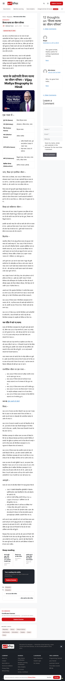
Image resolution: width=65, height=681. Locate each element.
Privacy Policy (5, 668)
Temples (22, 632)
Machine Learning (18, 9)
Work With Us (5, 663)
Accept (56, 677)
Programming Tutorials (55, 658)
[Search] (44, 3)
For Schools (37, 663)
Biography (9, 16)
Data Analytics (31, 9)
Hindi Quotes (6, 632)
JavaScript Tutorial (54, 663)
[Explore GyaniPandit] (47, 3)
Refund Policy (5, 671)
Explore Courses (56, 3)
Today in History (21, 629)
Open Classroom (38, 658)
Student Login (37, 661)
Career (29, 632)
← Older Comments (49, 29)
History (12, 629)
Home (4, 16)
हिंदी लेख (51, 668)
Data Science (6, 9)
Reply (47, 60)
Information (15, 632)
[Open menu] (3, 3)
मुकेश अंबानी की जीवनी (14, 401)
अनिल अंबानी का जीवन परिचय (27, 598)
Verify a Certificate (23, 672)
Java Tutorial (52, 661)
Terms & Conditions (7, 666)
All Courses (21, 669)
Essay (4, 635)
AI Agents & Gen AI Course (48, 9)
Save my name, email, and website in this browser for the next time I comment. (53, 146)
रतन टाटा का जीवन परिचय (11, 593)
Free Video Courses (54, 666)
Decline (49, 677)
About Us (4, 658)
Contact (4, 661)
